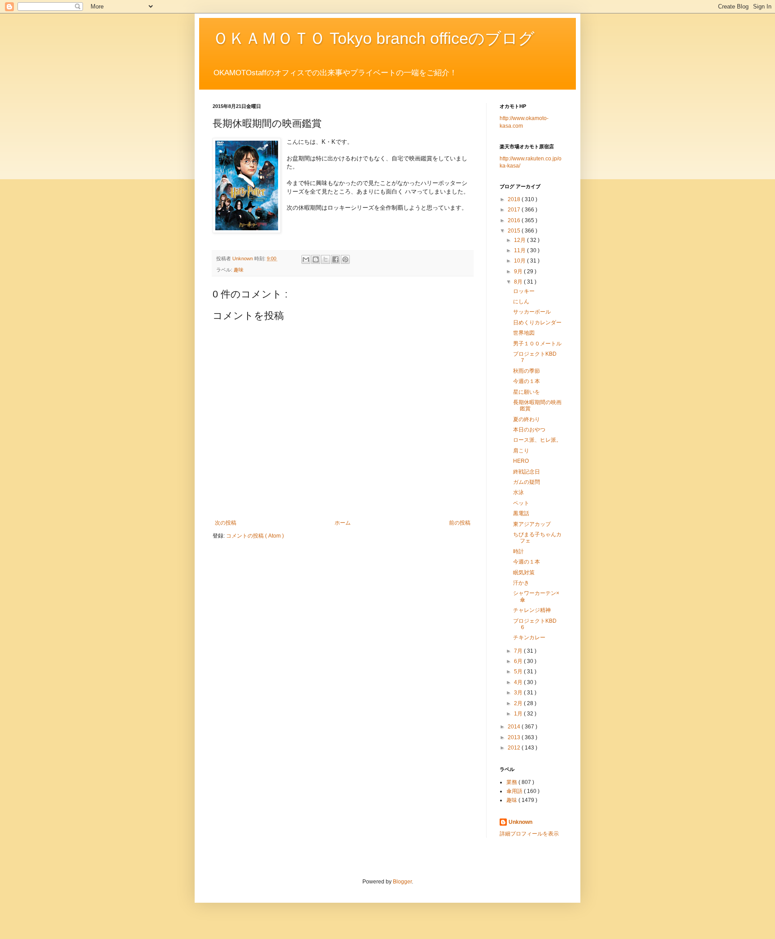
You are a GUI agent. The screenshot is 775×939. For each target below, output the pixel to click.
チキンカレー (529, 637)
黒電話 (521, 513)
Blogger (402, 882)
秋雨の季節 (526, 371)
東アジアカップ (532, 524)
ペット (521, 503)
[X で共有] (325, 259)
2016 (515, 220)
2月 (519, 703)
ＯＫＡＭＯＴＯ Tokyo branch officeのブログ (374, 38)
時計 (518, 551)
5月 (519, 671)
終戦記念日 (526, 472)
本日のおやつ (529, 429)
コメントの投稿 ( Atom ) (255, 536)
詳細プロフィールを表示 (529, 834)
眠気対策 (524, 572)
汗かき (521, 583)
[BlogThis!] (315, 259)
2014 (515, 727)
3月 (519, 692)
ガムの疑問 (526, 482)
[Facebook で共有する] (335, 259)
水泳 (518, 492)
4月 (519, 682)
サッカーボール (532, 312)
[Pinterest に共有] (345, 259)
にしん (521, 301)
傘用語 (515, 791)
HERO (521, 461)
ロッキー (524, 291)
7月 (519, 651)
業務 (512, 782)
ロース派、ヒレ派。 (537, 440)
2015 (515, 231)
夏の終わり (526, 419)
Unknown (520, 822)
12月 (520, 240)
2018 (515, 199)
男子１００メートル (537, 343)
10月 (520, 261)
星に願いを (526, 392)
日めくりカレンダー (537, 322)
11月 (520, 250)
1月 (519, 714)
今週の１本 (526, 381)
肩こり (521, 451)
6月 (519, 661)
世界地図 (524, 333)
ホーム (343, 523)
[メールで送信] (305, 259)
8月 (519, 282)
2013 (515, 737)
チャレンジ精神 (532, 610)
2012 (515, 748)
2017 (515, 210)
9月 (519, 271)
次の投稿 (225, 523)
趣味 (239, 269)
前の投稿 (459, 523)
